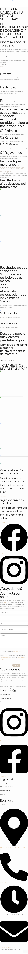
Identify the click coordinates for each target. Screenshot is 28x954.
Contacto (2, 702)
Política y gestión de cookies (6, 786)
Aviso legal (2, 794)
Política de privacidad (5, 657)
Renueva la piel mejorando (12, 166)
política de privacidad (18, 651)
